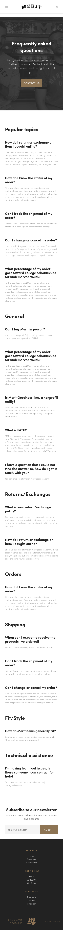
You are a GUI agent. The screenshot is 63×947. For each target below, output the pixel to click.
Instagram (31, 903)
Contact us (32, 83)
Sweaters (31, 859)
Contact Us (31, 879)
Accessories (31, 862)
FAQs (31, 876)
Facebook (31, 896)
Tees (31, 855)
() (56, 6)
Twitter (31, 900)
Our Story (31, 883)
